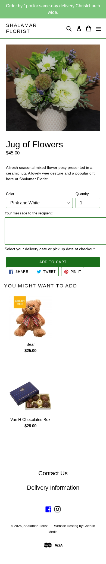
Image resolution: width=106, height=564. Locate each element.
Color (10, 194)
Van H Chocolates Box (30, 419)
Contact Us (53, 473)
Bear (30, 344)
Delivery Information (53, 487)
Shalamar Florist (21, 28)
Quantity (82, 194)
